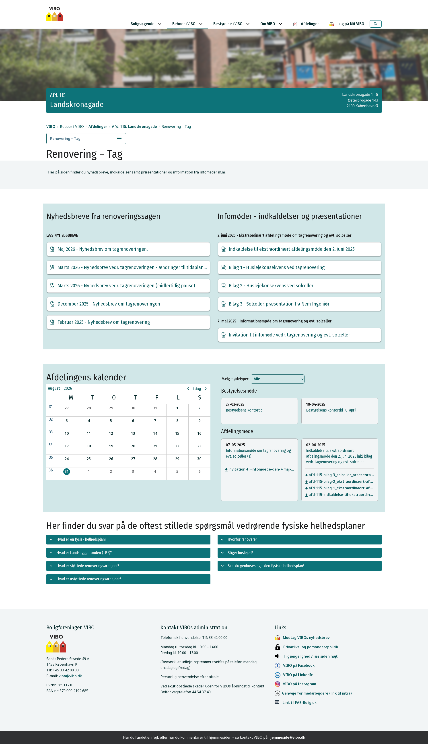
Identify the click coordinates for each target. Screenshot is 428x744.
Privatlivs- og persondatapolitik (309, 646)
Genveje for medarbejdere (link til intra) (317, 693)
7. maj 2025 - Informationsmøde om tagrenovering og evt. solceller (274, 321)
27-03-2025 (235, 404)
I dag (197, 388)
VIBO (50, 126)
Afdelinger (97, 126)
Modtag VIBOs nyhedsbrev (306, 637)
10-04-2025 (315, 404)
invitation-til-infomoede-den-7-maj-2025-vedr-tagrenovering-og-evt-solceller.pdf (261, 469)
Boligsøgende (142, 23)
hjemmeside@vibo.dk (286, 737)
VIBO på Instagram (298, 683)
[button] (67, 410)
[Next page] (205, 388)
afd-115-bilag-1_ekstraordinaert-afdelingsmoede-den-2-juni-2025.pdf (341, 487)
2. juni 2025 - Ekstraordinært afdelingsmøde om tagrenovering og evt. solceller (284, 235)
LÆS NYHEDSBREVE (62, 235)
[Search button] (376, 24)
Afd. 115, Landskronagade (134, 126)
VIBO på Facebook (297, 665)
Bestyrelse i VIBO (228, 23)
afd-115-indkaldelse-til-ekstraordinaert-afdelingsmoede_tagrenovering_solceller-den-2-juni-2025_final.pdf (341, 494)
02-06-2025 (315, 444)
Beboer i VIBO (183, 23)
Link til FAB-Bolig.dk (298, 702)
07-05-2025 (235, 444)
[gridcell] (67, 473)
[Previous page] (188, 388)
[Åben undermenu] (119, 138)
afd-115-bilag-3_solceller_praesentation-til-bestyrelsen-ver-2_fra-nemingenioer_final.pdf (341, 474)
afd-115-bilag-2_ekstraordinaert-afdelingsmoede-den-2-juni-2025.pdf (341, 481)
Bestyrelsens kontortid (244, 410)
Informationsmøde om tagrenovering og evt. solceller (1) (258, 453)
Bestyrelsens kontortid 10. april (331, 410)
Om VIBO (267, 23)
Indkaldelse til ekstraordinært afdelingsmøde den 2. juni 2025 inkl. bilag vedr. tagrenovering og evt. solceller (339, 456)
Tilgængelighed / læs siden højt (310, 656)
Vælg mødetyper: (235, 378)
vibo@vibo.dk (70, 675)
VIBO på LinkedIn (296, 674)
